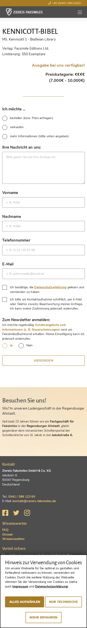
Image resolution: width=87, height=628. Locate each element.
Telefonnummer (16, 240)
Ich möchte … (13, 109)
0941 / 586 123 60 (21, 497)
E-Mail (8, 264)
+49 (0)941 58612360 (66, 3)
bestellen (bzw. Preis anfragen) (31, 118)
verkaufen (17, 127)
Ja (11, 345)
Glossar (7, 534)
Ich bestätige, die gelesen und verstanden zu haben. (47, 289)
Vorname (10, 192)
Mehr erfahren (43, 617)
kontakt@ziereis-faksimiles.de (34, 501)
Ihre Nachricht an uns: (21, 147)
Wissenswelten (13, 539)
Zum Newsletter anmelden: (26, 320)
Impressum (20, 586)
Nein (29, 345)
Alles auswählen (24, 602)
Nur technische (63, 602)
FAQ (5, 530)
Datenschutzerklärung (50, 287)
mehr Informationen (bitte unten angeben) (39, 136)
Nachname (11, 216)
